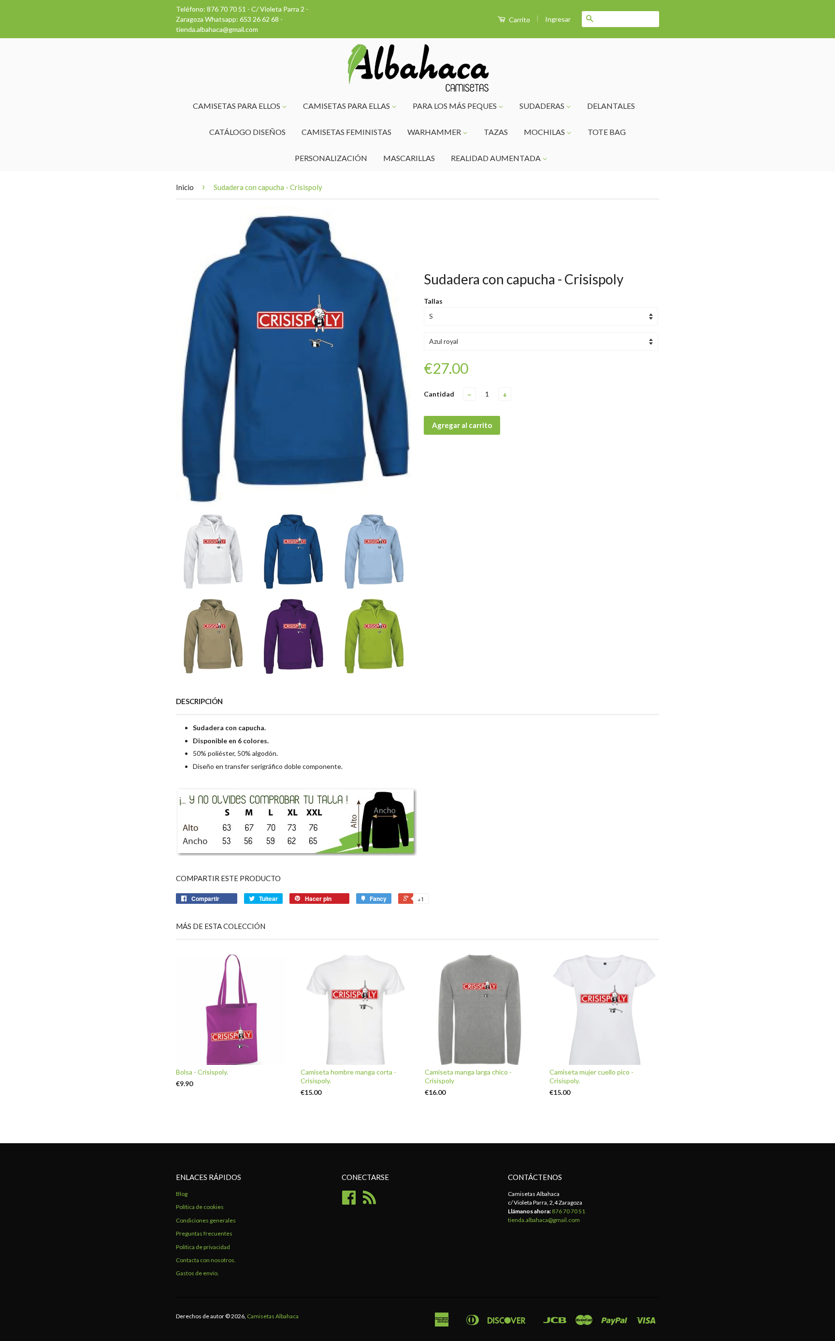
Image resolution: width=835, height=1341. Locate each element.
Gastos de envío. (197, 1273)
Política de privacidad (203, 1247)
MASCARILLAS (409, 157)
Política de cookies (200, 1206)
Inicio (185, 187)
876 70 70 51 (568, 1211)
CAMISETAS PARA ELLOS (237, 105)
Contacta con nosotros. (206, 1260)
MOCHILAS (545, 131)
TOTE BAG (607, 131)
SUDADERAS (542, 105)
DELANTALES (611, 105)
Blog (181, 1193)
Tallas (433, 301)
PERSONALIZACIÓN (331, 157)
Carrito (518, 19)
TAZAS (496, 131)
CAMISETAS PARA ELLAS (347, 105)
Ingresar (558, 19)
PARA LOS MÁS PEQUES (455, 105)
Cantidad (439, 394)
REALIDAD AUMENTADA (496, 157)
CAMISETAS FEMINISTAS (346, 131)
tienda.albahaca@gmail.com (544, 1219)
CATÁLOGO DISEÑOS (247, 131)
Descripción (199, 701)
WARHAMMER (434, 131)
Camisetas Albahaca (273, 1316)
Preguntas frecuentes (204, 1233)
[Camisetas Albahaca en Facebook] (349, 1201)
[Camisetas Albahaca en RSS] (369, 1201)
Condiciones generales (206, 1220)
